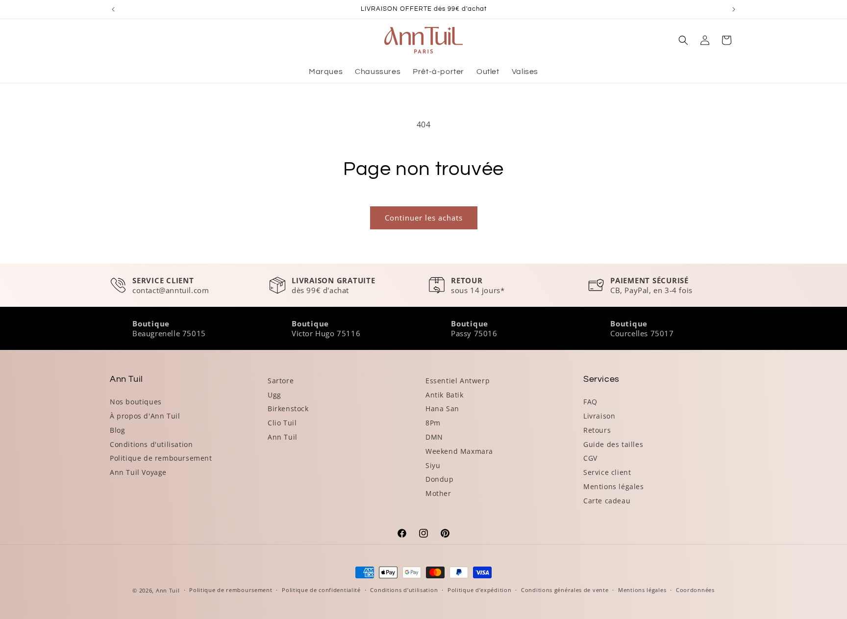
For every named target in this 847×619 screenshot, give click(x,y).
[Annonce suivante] (734, 9)
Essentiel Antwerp (457, 380)
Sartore (281, 380)
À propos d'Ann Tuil (145, 416)
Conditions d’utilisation (404, 590)
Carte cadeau (606, 500)
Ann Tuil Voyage (138, 472)
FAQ (590, 401)
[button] (683, 40)
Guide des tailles (613, 444)
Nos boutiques (136, 401)
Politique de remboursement (161, 458)
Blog (117, 430)
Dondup (439, 479)
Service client (607, 472)
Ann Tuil (283, 437)
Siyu (432, 465)
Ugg (274, 394)
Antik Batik (444, 394)
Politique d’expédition (479, 590)
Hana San (442, 408)
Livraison (599, 416)
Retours (597, 430)
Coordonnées (695, 590)
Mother (438, 493)
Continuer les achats (424, 218)
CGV (590, 458)
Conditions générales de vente (564, 590)
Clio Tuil (282, 422)
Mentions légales (613, 486)
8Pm (433, 422)
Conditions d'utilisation (151, 444)
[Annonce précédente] (113, 9)
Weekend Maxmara (459, 451)
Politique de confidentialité (321, 590)
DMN (434, 437)
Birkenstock (288, 408)
